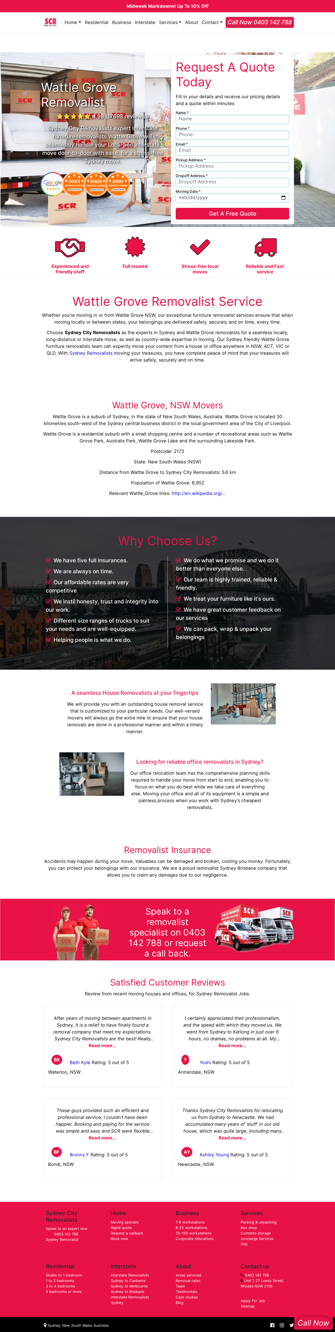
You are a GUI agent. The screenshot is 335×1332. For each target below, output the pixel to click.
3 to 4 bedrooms (60, 1286)
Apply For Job (253, 1300)
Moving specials (125, 1222)
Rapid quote (121, 1227)
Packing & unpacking (259, 1222)
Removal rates (188, 1280)
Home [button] (70, 22)
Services (252, 1213)
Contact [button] (210, 22)
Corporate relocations (195, 1238)
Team (180, 1286)
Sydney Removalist (62, 1239)
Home (118, 1213)
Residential (96, 22)
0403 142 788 (66, 1234)
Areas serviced (188, 1275)
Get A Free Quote (232, 213)
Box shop (249, 1227)
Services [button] (168, 22)
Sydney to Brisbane (127, 1291)
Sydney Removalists (91, 353)
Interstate (145, 22)
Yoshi (205, 1062)
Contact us (255, 1266)
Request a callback (127, 1233)
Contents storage (256, 1233)
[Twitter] (290, 1325)
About (191, 22)
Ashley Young (214, 1155)
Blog (179, 1302)
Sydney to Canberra (128, 1280)
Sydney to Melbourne (129, 1286)
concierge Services (257, 1238)
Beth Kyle (80, 1062)
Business (121, 22)
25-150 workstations (193, 1233)
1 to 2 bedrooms (60, 1280)
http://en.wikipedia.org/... (199, 493)
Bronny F (79, 1155)
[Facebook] (272, 1325)
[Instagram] (282, 1325)
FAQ (244, 1244)
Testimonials (186, 1291)
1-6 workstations (190, 1222)
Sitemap (248, 1306)
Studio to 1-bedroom (64, 1275)
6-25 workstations (191, 1227)
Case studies (187, 1297)
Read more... (102, 1045)
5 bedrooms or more (64, 1291)
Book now (119, 1238)
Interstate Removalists (130, 1275)
